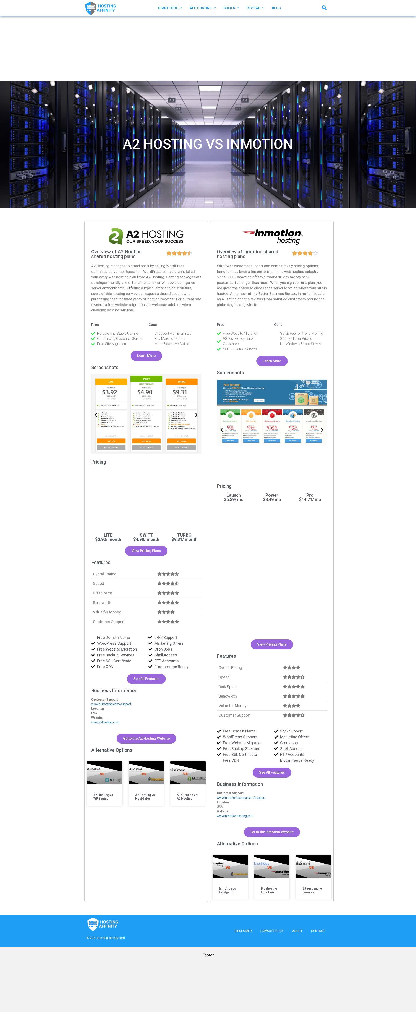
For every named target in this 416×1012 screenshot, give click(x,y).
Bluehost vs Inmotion (269, 890)
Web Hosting (201, 8)
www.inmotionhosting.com (235, 816)
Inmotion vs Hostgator (227, 890)
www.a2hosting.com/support (111, 704)
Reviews (253, 8)
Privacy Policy (272, 931)
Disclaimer (243, 931)
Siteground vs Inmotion (312, 890)
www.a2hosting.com (105, 722)
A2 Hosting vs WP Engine (103, 796)
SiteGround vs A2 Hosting (187, 796)
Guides (229, 8)
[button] (146, 356)
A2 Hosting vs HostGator (145, 796)
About (297, 931)
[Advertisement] (208, 48)
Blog (276, 8)
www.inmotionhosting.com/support (241, 797)
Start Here (168, 8)
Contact (318, 931)
